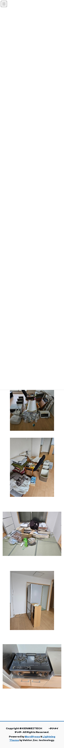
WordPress (32, 736)
